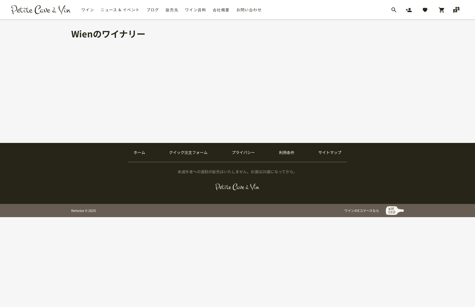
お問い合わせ (249, 9)
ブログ (153, 9)
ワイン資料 (195, 9)
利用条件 (286, 152)
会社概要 (221, 9)
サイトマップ (329, 152)
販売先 (172, 9)
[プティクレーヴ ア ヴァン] (237, 186)
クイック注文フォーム (188, 152)
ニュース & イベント (120, 9)
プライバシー (243, 152)
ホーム (139, 152)
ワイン (87, 9)
